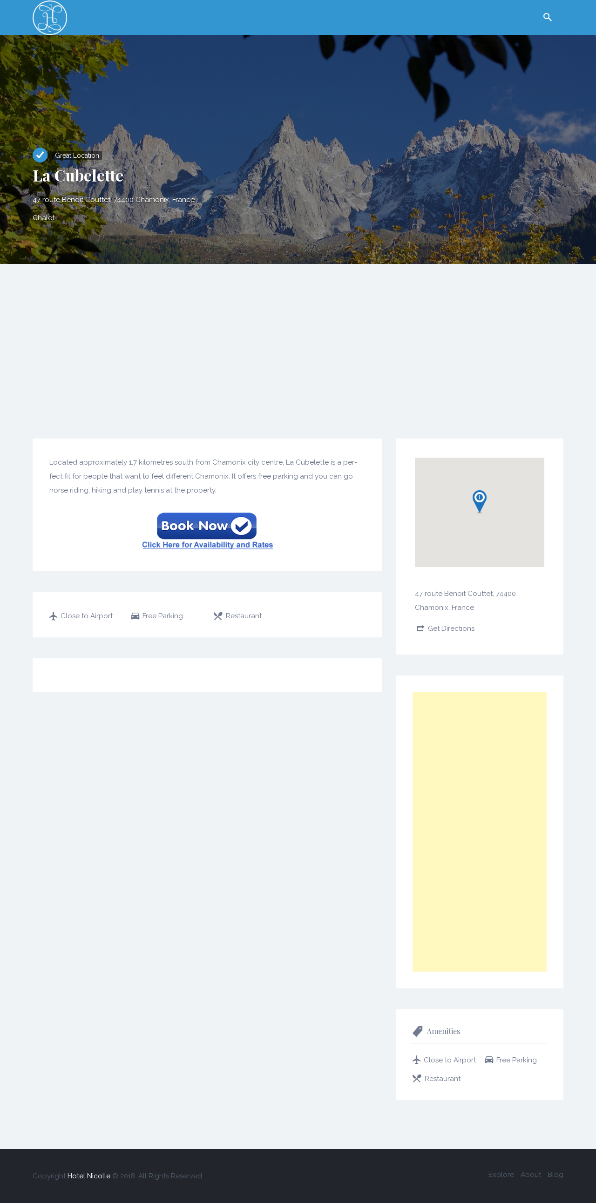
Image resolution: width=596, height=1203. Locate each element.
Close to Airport (87, 616)
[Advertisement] (298, 334)
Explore (501, 1174)
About (531, 1174)
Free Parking (162, 616)
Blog (555, 1174)
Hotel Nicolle (89, 1176)
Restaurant (244, 616)
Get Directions (451, 628)
